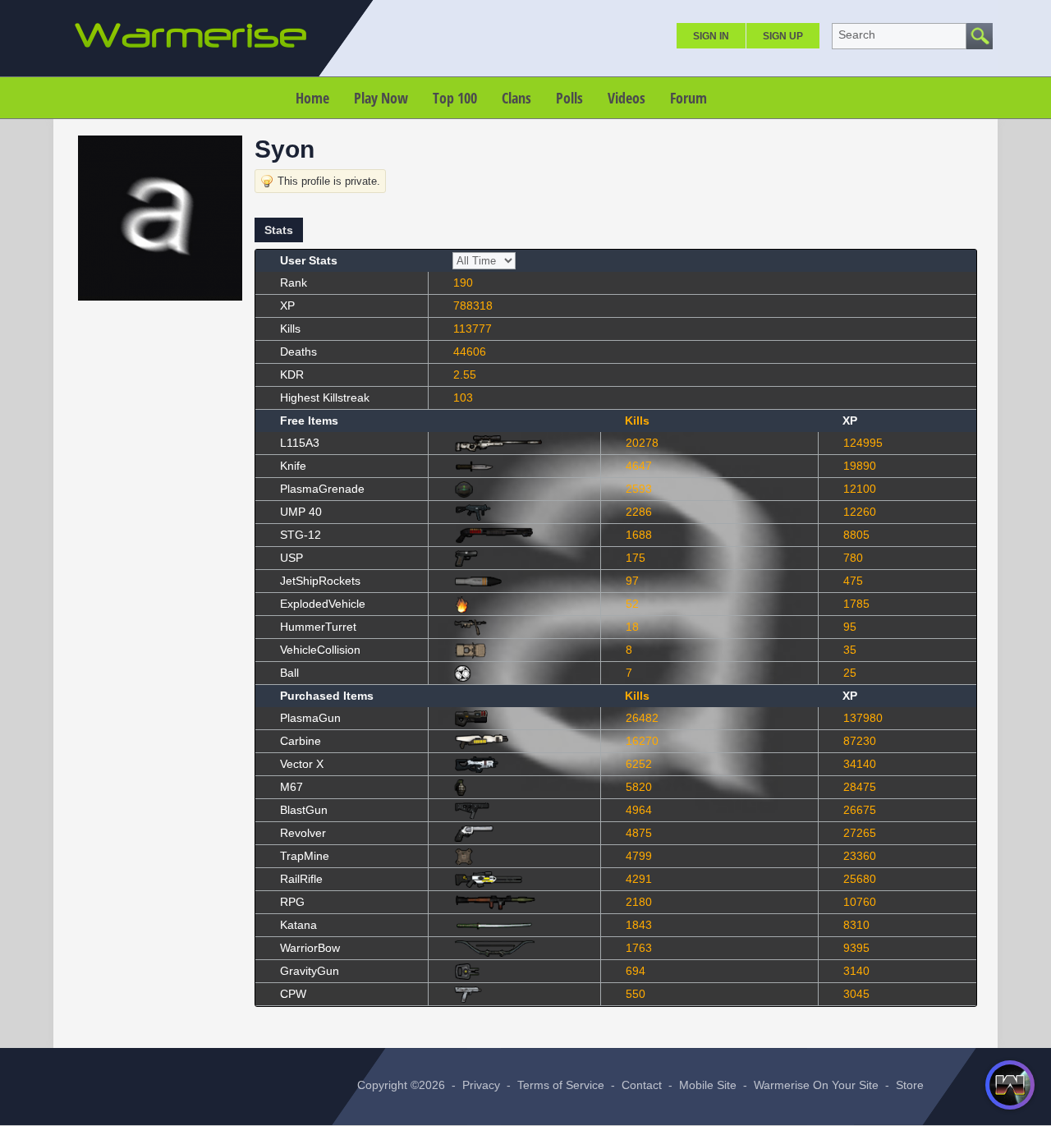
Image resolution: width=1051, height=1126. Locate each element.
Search (856, 34)
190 (463, 282)
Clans (516, 98)
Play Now (381, 98)
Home (312, 98)
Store (910, 1085)
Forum (688, 98)
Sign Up (783, 36)
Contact (642, 1085)
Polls (569, 98)
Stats (278, 230)
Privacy (481, 1085)
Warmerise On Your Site (816, 1085)
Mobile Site (708, 1085)
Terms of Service (560, 1085)
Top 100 (455, 98)
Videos (626, 98)
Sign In (711, 36)
